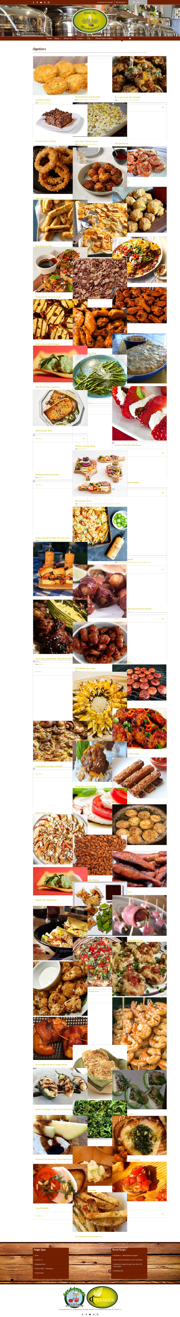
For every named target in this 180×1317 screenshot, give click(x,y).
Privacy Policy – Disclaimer (44, 1269)
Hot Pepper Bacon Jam (90, 504)
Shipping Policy (40, 1264)
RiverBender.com (117, 1309)
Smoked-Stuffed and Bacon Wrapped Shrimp (51, 1064)
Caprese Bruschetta (42, 1208)
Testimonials (39, 1273)
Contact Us (38, 1260)
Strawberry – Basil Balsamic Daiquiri (125, 1255)
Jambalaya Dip (118, 1271)
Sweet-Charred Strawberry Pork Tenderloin (127, 1260)
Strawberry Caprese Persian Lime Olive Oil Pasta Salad (127, 1265)
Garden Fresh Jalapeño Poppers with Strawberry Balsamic (55, 1109)
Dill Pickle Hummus (121, 143)
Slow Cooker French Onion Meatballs (127, 97)
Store (37, 1255)
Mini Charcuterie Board (104, 504)
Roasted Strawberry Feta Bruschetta (87, 97)
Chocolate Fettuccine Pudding (45, 141)
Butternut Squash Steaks (43, 430)
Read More (38, 1216)
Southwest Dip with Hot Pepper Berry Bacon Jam (52, 538)
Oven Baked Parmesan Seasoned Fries (88, 1236)
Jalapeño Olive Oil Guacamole (46, 900)
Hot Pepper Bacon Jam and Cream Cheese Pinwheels (133, 608)
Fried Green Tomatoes (43, 100)
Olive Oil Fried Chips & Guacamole (47, 387)
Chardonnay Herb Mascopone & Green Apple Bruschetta (54, 1159)
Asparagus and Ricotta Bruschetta (47, 474)
